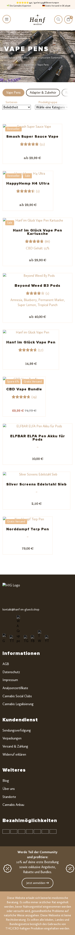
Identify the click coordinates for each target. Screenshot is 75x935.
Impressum (10, 680)
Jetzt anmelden (36, 883)
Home (7, 64)
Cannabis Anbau (13, 805)
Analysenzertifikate (15, 688)
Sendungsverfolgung (16, 730)
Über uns (8, 789)
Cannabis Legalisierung (18, 704)
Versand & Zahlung (15, 746)
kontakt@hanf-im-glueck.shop (20, 609)
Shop (17, 64)
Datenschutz (11, 672)
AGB (5, 664)
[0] (68, 22)
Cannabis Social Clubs (17, 696)
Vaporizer (29, 64)
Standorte (9, 797)
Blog (5, 781)
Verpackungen (11, 738)
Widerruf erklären (14, 754)
